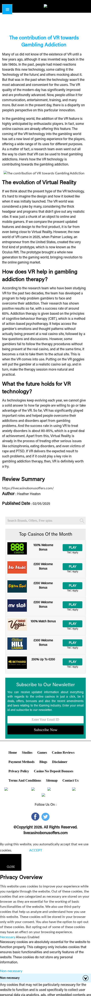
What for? (20, 850)
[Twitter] (45, 817)
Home (12, 752)
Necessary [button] (8, 937)
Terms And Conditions (24, 780)
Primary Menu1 (7, 9)
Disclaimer (59, 762)
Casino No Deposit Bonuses (53, 771)
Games (42, 752)
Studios (27, 752)
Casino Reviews (63, 752)
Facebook (34, 817)
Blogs (43, 762)
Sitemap (52, 780)
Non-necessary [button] (11, 971)
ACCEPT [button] (35, 850)
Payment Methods (21, 762)
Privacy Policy (18, 771)
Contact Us (70, 780)
